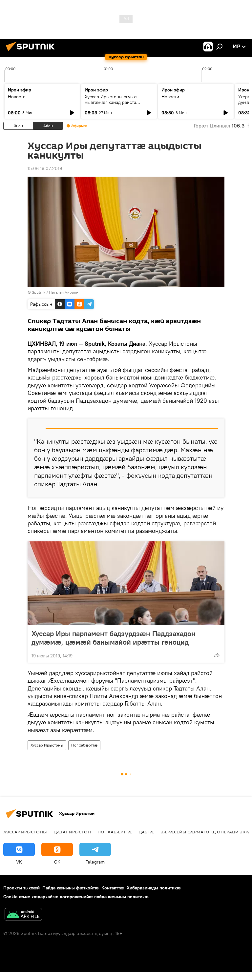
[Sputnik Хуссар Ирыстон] (32, 52)
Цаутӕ (146, 832)
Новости (17, 97)
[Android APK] (23, 915)
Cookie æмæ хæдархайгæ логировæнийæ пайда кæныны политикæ (76, 897)
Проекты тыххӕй (21, 888)
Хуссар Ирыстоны (47, 745)
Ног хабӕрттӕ (84, 745)
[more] (216, 655)
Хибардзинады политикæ (154, 888)
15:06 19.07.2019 (45, 168)
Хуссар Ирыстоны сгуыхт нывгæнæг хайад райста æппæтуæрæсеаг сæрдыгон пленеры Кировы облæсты (115, 105)
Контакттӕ (112, 888)
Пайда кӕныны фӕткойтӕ (70, 888)
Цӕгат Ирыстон (72, 832)
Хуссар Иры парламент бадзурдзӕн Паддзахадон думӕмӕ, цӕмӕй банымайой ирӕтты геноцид (114, 637)
